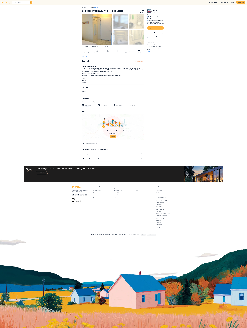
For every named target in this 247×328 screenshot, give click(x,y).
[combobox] (22, 2)
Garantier (116, 195)
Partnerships (158, 227)
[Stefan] (149, 11)
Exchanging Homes (160, 206)
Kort (113, 46)
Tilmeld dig (113, 136)
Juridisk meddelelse (122, 234)
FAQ (136, 188)
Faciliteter (105, 46)
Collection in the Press (160, 208)
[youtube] (86, 195)
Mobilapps (95, 194)
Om (94, 188)
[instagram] (76, 195)
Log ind (232, 2)
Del (156, 36)
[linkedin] (81, 195)
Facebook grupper (160, 194)
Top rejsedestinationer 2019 (161, 200)
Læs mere (149, 51)
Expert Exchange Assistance (162, 217)
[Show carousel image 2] (136, 21)
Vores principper (117, 188)
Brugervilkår (93, 234)
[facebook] (73, 195)
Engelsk (97, 64)
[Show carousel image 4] (136, 37)
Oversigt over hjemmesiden (133, 234)
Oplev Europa (159, 190)
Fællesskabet (95, 195)
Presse (94, 197)
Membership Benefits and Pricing (163, 213)
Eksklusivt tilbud (159, 204)
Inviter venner (117, 197)
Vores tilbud (158, 199)
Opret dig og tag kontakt (155, 28)
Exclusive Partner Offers (161, 218)
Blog (94, 192)
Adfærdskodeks (100, 234)
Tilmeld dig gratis (240, 2)
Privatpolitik (107, 234)
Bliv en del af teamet (97, 190)
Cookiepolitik (114, 234)
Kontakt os (137, 190)
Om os (157, 192)
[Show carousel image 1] (120, 21)
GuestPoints (116, 192)
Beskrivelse (95, 46)
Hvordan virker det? (224, 2)
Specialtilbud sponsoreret (161, 215)
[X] (83, 195)
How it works (158, 220)
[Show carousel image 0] (97, 29)
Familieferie (158, 188)
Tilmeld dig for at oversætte (138, 61)
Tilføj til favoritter (156, 32)
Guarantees (158, 211)
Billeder (86, 46)
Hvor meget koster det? (213, 2)
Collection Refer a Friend (161, 209)
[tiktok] (78, 195)
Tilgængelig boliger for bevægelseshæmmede (161, 196)
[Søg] (31, 2)
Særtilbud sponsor (160, 202)
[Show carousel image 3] (120, 37)
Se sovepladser (85, 56)
